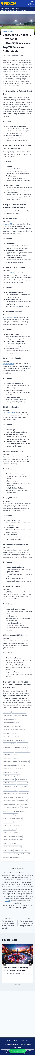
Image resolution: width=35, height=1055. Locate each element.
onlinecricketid (25, 854)
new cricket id (7, 811)
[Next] (30, 963)
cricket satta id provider (10, 793)
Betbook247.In (7, 224)
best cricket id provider (20, 715)
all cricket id (7, 712)
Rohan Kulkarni (8, 55)
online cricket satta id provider (12, 846)
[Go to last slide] (4, 963)
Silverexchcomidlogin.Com (12, 457)
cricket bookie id (24, 761)
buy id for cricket (22, 744)
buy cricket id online (9, 744)
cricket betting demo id (20, 747)
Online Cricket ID (8, 31)
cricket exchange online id (11, 765)
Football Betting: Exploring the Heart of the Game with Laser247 (8, 923)
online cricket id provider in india (12, 836)
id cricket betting (22, 804)
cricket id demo (8, 768)
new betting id (26, 807)
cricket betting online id (10, 761)
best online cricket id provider (11, 736)
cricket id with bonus (9, 783)
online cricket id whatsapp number (13, 839)
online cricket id (21, 10)
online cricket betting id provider (12, 818)
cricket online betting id (10, 790)
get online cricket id (9, 804)
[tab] (14, 984)
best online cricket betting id (11, 726)
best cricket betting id (19, 712)
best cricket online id (9, 719)
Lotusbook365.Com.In (10, 273)
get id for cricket (22, 800)
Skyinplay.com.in (8, 364)
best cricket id (7, 715)
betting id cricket (8, 740)
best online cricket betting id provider (14, 729)
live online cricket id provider (11, 807)
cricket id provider (8, 779)
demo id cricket (8, 797)
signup (7, 8)
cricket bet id (7, 747)
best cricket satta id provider (11, 722)
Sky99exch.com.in (9, 412)
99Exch (7, 901)
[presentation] (17, 954)
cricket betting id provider (10, 754)
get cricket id (19, 797)
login (2, 8)
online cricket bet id (19, 811)
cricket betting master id (10, 758)
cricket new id (23, 786)
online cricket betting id (10, 815)
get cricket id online (9, 800)
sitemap (17, 1048)
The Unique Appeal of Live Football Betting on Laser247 (26, 922)
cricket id (23, 765)
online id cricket (8, 850)
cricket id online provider (10, 772)
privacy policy (15, 8)
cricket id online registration (11, 776)
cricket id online (19, 768)
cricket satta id (23, 790)
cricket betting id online (22, 751)
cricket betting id (8, 751)
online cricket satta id (9, 843)
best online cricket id (9, 733)
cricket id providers (21, 779)
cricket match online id (10, 786)
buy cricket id (20, 740)
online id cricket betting (21, 850)
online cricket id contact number (12, 825)
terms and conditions (8, 10)
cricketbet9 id (23, 793)
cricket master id (23, 783)
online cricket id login (9, 829)
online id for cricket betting (11, 854)
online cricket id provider (10, 832)
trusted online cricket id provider (12, 857)
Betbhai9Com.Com (9, 317)
